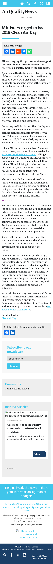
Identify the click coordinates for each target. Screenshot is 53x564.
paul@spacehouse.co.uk (38, 515)
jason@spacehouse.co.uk (26, 521)
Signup (14, 366)
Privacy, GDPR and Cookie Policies (39, 557)
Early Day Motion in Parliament (19, 154)
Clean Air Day (9, 318)
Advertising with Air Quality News (26, 524)
